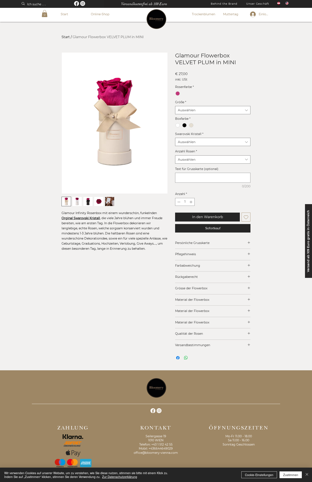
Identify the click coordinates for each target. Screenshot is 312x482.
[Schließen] (306, 475)
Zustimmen (290, 475)
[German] (278, 3)
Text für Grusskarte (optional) (196, 169)
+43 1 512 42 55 (162, 444)
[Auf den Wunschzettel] (246, 217)
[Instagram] (82, 3)
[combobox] (212, 110)
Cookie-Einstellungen (259, 475)
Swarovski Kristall (189, 134)
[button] (45, 13)
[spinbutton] (185, 202)
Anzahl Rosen (186, 151)
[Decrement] (178, 202)
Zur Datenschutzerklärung (119, 477)
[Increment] (191, 202)
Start (66, 37)
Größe (180, 102)
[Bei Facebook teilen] (177, 357)
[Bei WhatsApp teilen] (185, 357)
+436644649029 (161, 448)
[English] (286, 3)
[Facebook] (76, 3)
